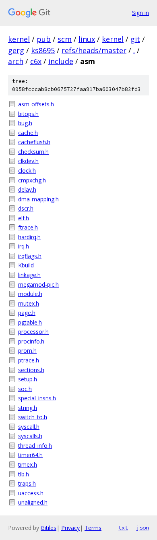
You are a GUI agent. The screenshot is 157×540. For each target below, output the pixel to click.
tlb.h (23, 474)
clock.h (27, 170)
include (60, 61)
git (135, 39)
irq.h (23, 246)
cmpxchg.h (32, 180)
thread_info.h (35, 445)
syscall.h (28, 426)
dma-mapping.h (38, 199)
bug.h (25, 123)
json (142, 527)
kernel (19, 39)
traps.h (27, 483)
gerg (16, 50)
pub (44, 39)
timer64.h (30, 455)
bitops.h (28, 114)
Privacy (70, 528)
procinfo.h (31, 341)
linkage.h (29, 275)
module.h (30, 294)
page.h (26, 313)
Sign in (140, 13)
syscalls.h (30, 436)
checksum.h (33, 151)
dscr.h (25, 208)
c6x (35, 61)
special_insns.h (37, 398)
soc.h (25, 389)
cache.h (28, 133)
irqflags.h (29, 256)
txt (123, 527)
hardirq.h (29, 237)
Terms (93, 528)
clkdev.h (28, 161)
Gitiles (48, 528)
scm (65, 39)
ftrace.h (28, 227)
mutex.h (28, 303)
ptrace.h (28, 360)
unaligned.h (33, 502)
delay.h (27, 189)
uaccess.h (30, 493)
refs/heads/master (94, 50)
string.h (27, 408)
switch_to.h (32, 417)
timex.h (27, 464)
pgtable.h (30, 322)
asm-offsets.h (36, 104)
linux (86, 39)
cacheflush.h (34, 142)
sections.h (31, 370)
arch (15, 61)
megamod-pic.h (38, 284)
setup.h (27, 379)
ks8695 (43, 50)
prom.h (27, 350)
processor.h (33, 331)
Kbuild (26, 265)
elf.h (23, 218)
